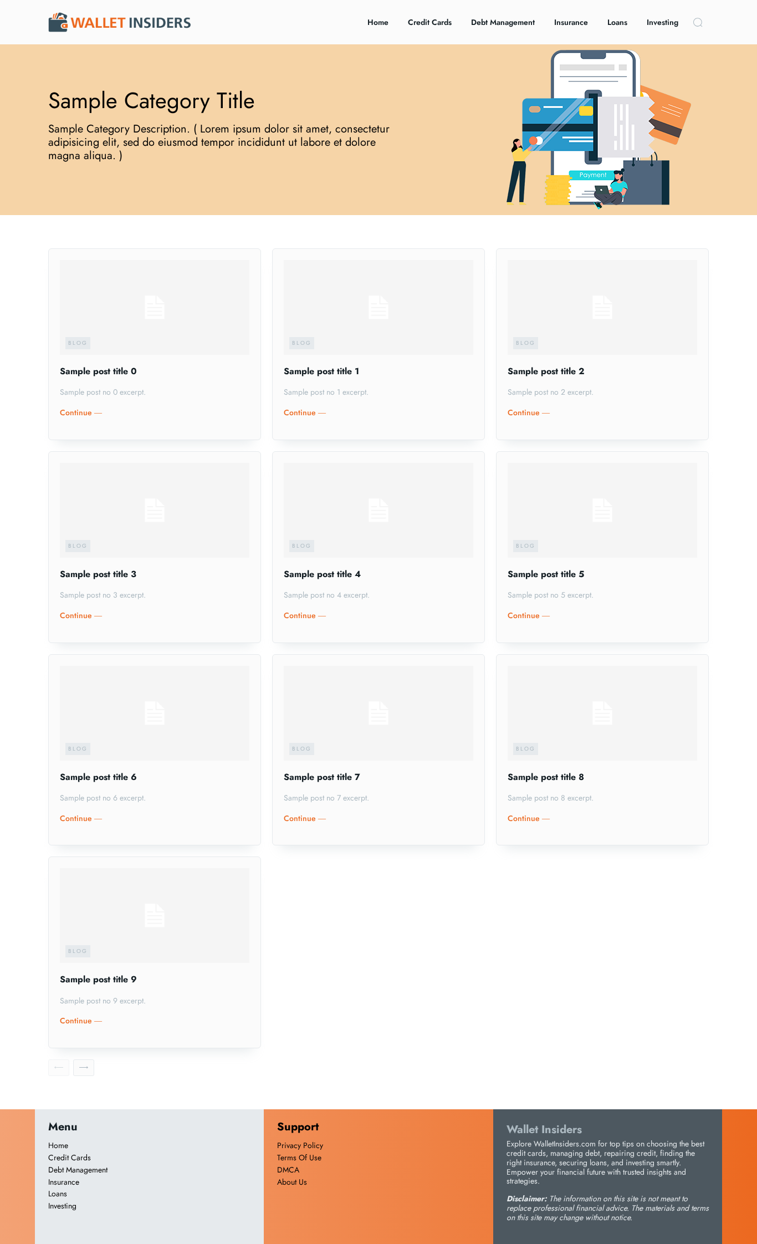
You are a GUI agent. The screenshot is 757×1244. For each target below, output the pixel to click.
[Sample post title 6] (154, 713)
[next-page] (83, 1067)
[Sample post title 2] (602, 307)
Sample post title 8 (546, 777)
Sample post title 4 (322, 574)
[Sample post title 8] (602, 713)
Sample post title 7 (322, 777)
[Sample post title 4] (378, 510)
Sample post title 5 (546, 574)
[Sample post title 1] (378, 307)
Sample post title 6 (98, 777)
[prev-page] (58, 1067)
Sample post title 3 (98, 574)
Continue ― (81, 412)
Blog (78, 343)
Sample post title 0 (98, 371)
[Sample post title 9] (154, 915)
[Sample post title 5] (602, 510)
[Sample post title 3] (154, 510)
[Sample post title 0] (154, 307)
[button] (698, 22)
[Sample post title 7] (378, 713)
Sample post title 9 (98, 979)
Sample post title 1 (321, 371)
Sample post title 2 (546, 371)
